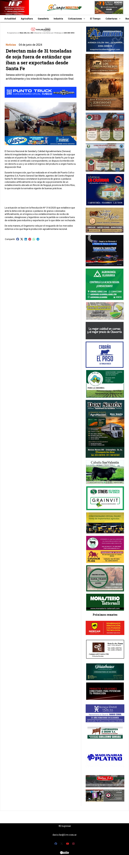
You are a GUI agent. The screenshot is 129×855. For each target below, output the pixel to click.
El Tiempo (95, 18)
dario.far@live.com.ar (65, 834)
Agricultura (27, 18)
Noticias (11, 44)
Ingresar (66, 825)
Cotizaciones (75, 18)
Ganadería (43, 18)
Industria (58, 18)
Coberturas (111, 18)
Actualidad (10, 18)
